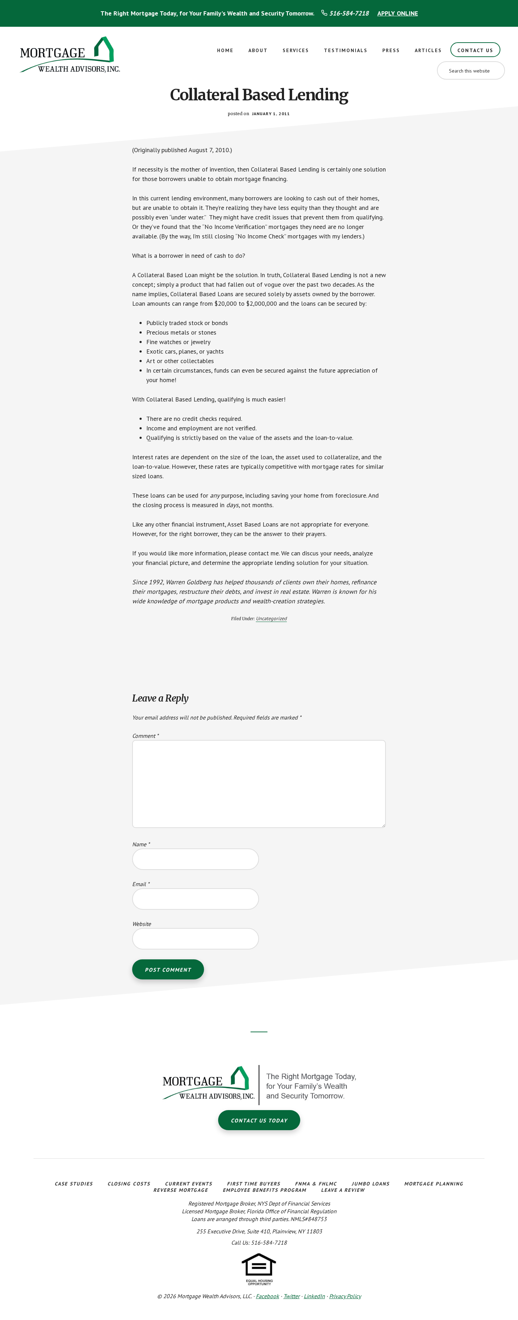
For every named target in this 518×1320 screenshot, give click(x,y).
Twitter (291, 1296)
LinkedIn (314, 1296)
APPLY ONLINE (397, 13)
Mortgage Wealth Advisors (70, 56)
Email (140, 884)
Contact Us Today (259, 1120)
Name (141, 844)
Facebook (267, 1296)
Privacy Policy (345, 1296)
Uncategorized (271, 618)
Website (141, 923)
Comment (145, 735)
